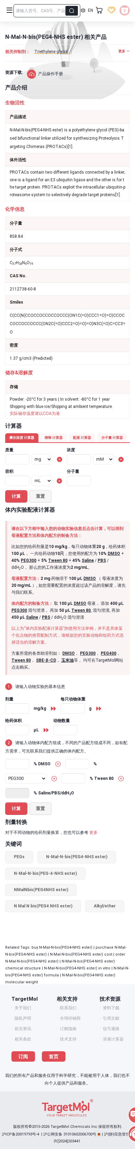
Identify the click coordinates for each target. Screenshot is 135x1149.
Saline (88, 560)
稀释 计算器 (54, 437)
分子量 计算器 (112, 437)
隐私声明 (23, 1018)
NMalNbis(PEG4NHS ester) (41, 889)
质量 (9, 449)
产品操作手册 (50, 73)
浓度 (71, 449)
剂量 (9, 699)
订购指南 (68, 1028)
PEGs (19, 856)
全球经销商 (70, 1018)
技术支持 (68, 1039)
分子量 (73, 471)
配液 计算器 (82, 437)
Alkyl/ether (105, 906)
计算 (16, 496)
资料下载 (111, 1008)
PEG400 (108, 653)
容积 (9, 471)
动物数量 (61, 720)
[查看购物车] (99, 10)
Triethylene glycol (51, 51)
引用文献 (111, 1018)
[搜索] (71, 11)
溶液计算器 (113, 1039)
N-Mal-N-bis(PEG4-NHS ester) (76, 856)
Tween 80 (58, 560)
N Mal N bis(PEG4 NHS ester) (43, 906)
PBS (102, 560)
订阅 (23, 1056)
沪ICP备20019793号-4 (20, 1134)
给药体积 (13, 720)
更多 (93, 832)
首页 (53, 1056)
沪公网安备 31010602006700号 (69, 1134)
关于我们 (23, 1008)
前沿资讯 (23, 1028)
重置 (40, 496)
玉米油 (67, 660)
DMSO (114, 553)
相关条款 (23, 1039)
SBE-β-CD (46, 660)
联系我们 (68, 1008)
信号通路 (111, 1028)
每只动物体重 (73, 699)
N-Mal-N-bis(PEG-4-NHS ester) (45, 873)
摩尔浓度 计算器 (21, 437)
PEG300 (28, 560)
